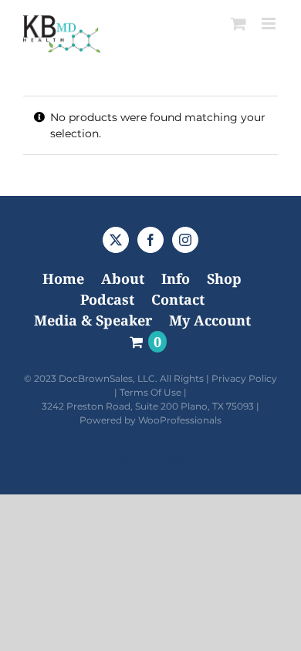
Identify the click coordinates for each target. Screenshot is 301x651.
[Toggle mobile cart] (238, 23)
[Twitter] (116, 240)
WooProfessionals (180, 420)
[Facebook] (150, 240)
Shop (224, 278)
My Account (210, 320)
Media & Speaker (93, 320)
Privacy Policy (244, 378)
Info (175, 278)
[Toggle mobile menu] (270, 23)
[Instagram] (185, 240)
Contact (178, 299)
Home (63, 278)
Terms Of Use (150, 392)
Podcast (107, 299)
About (122, 278)
